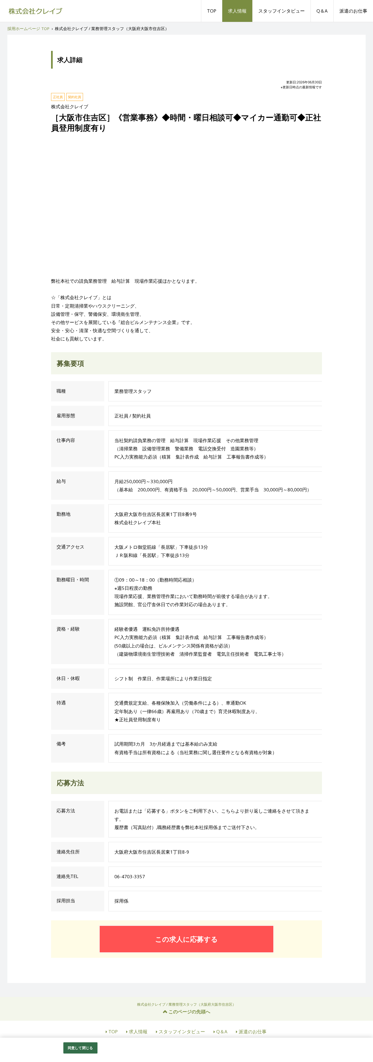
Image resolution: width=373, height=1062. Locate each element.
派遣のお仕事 (353, 11)
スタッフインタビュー (281, 11)
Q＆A (322, 11)
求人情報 (237, 11)
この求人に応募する (186, 939)
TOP (211, 11)
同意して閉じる (80, 1047)
